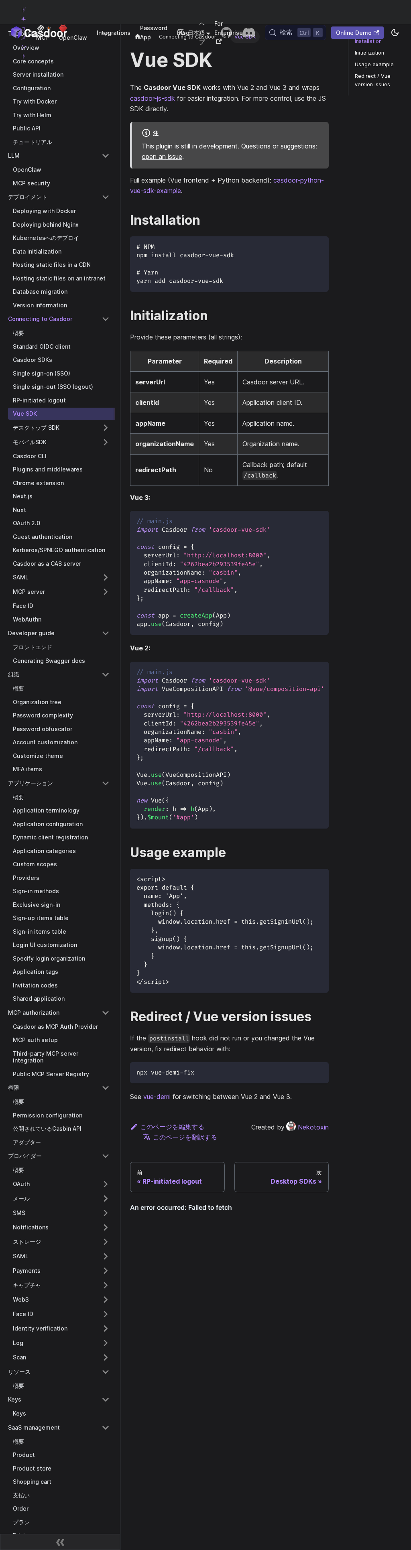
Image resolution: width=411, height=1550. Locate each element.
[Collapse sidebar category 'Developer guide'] (105, 633)
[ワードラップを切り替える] (304, 672)
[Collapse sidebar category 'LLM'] (105, 155)
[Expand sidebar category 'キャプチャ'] (105, 1285)
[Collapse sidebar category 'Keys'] (105, 1399)
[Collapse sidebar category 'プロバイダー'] (105, 1156)
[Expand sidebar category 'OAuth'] (105, 1184)
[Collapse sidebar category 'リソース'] (105, 1371)
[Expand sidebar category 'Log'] (105, 1343)
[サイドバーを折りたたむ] (60, 1542)
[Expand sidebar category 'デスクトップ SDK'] (105, 427)
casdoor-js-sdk (152, 98)
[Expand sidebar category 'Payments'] (105, 1270)
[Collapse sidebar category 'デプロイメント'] (105, 197)
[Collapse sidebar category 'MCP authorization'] (105, 1012)
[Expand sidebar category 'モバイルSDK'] (105, 442)
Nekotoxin (313, 1127)
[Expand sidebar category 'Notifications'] (105, 1227)
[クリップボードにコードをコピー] (319, 246)
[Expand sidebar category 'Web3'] (105, 1299)
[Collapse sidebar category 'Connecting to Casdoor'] (105, 319)
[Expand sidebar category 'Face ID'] (105, 1314)
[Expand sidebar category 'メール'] (105, 1198)
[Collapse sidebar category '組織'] (105, 674)
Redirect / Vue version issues (373, 80)
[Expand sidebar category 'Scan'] (105, 1357)
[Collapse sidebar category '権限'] (105, 1087)
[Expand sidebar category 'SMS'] (105, 1213)
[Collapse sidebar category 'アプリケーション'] (105, 783)
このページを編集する (172, 1127)
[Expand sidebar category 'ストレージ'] (105, 1241)
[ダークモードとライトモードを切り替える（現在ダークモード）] (395, 32)
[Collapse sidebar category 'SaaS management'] (105, 1427)
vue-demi (157, 1097)
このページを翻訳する (185, 1137)
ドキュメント (23, 32)
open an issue (162, 156)
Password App (153, 32)
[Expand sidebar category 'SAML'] (105, 577)
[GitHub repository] (226, 32)
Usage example (374, 64)
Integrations (113, 32)
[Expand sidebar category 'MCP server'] (105, 591)
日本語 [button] (196, 32)
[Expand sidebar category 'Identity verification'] (105, 1328)
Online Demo (354, 32)
